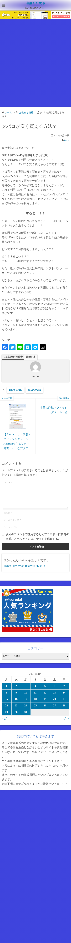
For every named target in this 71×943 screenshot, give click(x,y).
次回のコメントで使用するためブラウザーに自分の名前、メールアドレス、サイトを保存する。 (37, 536)
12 (45, 692)
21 (64, 698)
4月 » (66, 718)
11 (35, 692)
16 (16, 698)
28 (64, 705)
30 (16, 712)
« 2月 (5, 718)
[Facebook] (5, 347)
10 (25, 692)
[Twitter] (12, 347)
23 (16, 705)
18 (35, 698)
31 (25, 712)
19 (45, 698)
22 (6, 705)
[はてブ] (27, 347)
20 (54, 698)
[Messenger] (35, 347)
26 (45, 705)
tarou (66, 140)
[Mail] (43, 347)
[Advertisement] (35, 66)
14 (64, 692)
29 (6, 712)
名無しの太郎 (35, 3)
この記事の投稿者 (13, 357)
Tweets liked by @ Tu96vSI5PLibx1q (24, 565)
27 (54, 705)
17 (25, 698)
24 (25, 705)
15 (6, 698)
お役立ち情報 (15, 390)
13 (54, 692)
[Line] (20, 347)
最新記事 (31, 357)
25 (35, 705)
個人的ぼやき (34, 390)
